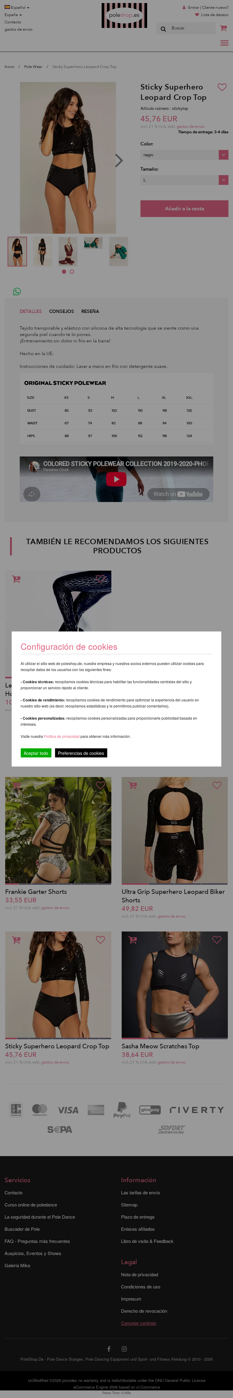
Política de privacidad (62, 736)
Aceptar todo (36, 753)
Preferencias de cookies (81, 753)
